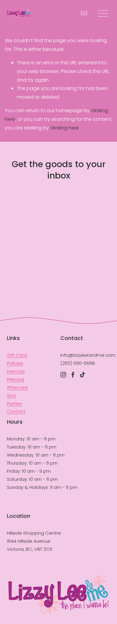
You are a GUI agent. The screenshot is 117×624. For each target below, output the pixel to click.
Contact (16, 411)
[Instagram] (63, 375)
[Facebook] (73, 375)
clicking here (64, 127)
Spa (11, 395)
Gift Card (17, 355)
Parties (14, 403)
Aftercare (17, 387)
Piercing (15, 379)
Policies (15, 363)
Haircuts (16, 371)
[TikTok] (83, 375)
